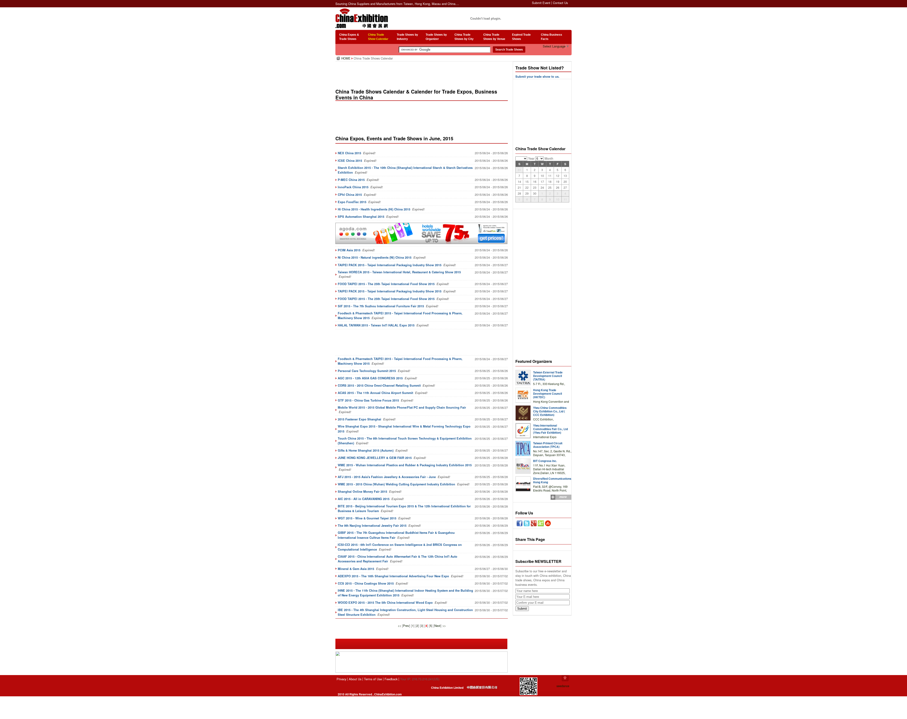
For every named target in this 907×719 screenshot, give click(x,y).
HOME (346, 58)
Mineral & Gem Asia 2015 (356, 569)
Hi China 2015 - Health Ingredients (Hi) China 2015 (374, 209)
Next (437, 625)
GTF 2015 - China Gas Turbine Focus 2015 (368, 400)
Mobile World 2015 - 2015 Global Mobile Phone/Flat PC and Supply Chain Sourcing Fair (402, 407)
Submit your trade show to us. (537, 76)
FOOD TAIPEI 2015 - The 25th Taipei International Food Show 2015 (386, 284)
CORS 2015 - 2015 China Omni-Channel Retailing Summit (379, 385)
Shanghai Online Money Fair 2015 (362, 491)
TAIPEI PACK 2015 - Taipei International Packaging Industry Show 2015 (389, 265)
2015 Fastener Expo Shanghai (359, 419)
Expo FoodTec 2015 (352, 202)
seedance (562, 686)
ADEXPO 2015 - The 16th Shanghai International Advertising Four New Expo (393, 576)
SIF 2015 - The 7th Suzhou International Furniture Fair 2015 (381, 306)
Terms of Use (373, 679)
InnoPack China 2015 (353, 187)
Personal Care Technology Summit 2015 (367, 371)
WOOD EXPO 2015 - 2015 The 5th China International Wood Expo (385, 602)
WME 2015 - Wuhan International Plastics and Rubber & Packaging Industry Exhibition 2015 (405, 465)
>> (444, 625)
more (563, 497)
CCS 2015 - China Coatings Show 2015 (366, 583)
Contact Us (560, 2)
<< (399, 625)
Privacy (341, 679)
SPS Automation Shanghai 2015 (361, 216)
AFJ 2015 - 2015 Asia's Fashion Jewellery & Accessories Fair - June (387, 477)
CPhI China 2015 (350, 195)
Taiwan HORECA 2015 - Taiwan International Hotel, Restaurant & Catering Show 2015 (399, 272)
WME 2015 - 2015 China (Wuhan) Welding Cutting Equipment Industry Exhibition (396, 484)
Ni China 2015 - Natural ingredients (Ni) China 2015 (374, 257)
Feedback (391, 679)
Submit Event (541, 2)
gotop (565, 678)
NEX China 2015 (349, 153)
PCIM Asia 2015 (349, 250)
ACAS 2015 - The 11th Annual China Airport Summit (375, 393)
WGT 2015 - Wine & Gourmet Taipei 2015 (367, 518)
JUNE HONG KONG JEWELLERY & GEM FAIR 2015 (375, 458)
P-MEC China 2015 (351, 180)
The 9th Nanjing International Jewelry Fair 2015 (372, 525)
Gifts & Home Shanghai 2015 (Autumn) (366, 450)
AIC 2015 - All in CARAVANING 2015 (363, 499)
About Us (355, 679)
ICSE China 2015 (350, 160)
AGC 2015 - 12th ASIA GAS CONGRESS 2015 (370, 378)
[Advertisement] (423, 73)
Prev (406, 625)
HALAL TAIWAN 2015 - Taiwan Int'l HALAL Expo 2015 (376, 325)
